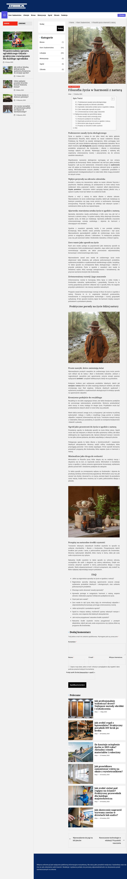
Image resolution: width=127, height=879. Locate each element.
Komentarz (72, 642)
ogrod (6, 23)
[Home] (4, 15)
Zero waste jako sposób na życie (89, 109)
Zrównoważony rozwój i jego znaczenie (91, 112)
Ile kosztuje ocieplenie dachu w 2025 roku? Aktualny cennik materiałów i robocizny (108, 748)
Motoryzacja (42, 15)
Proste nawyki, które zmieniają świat (89, 117)
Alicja (69, 94)
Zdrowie (56, 15)
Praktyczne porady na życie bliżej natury (88, 114)
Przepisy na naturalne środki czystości (90, 126)
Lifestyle (26, 15)
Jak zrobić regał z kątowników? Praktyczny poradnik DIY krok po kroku (109, 726)
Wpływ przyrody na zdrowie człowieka (90, 104)
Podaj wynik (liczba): (73, 672)
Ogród (50, 15)
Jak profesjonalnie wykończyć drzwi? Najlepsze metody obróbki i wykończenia (109, 704)
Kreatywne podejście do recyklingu (89, 119)
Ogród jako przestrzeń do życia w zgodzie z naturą (94, 121)
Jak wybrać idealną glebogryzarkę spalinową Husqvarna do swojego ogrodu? (22, 70)
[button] (112, 99)
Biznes (33, 15)
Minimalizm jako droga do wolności (89, 123)
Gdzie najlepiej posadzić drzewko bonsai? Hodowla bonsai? (20, 84)
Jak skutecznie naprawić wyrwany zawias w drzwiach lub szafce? (108, 812)
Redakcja (64, 15)
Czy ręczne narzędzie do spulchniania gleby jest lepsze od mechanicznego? (22, 109)
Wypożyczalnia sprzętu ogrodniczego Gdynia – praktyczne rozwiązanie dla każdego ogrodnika (16, 54)
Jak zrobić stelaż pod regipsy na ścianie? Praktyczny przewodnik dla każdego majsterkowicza (108, 793)
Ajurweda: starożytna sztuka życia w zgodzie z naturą (96, 107)
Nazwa (71, 657)
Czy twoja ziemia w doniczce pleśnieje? (21, 96)
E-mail (91, 657)
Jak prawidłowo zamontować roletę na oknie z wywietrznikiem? (109, 769)
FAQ (76, 128)
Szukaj (42, 24)
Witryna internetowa (115, 657)
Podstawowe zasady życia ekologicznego (92, 102)
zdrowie (22, 23)
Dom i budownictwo (14, 15)
